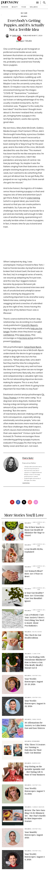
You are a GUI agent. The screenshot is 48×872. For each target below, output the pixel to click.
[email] (36, 502)
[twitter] (24, 502)
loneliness (16, 341)
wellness (34, 7)
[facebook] (18, 502)
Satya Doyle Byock (32, 347)
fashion (4, 7)
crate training (33, 198)
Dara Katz (27, 458)
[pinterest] (19, 38)
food (24, 7)
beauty (15, 7)
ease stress (25, 335)
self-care (24, 13)
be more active (26, 338)
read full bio (26, 483)
